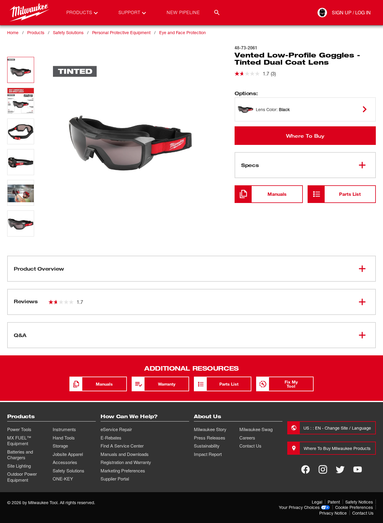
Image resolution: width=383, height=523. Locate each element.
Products (35, 32)
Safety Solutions (68, 32)
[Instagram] (323, 469)
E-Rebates (111, 438)
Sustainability (207, 446)
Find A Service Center (122, 446)
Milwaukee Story (210, 429)
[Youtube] (357, 469)
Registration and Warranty (126, 462)
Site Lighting (19, 466)
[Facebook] (305, 469)
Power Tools (19, 429)
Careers (247, 438)
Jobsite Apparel (68, 454)
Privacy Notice (333, 513)
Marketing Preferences (123, 471)
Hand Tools (64, 438)
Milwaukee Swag (256, 429)
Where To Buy (305, 136)
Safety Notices (359, 501)
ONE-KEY (63, 479)
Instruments (64, 429)
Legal (317, 501)
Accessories (65, 462)
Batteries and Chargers (20, 455)
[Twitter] (340, 469)
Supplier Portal (115, 479)
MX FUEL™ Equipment (19, 441)
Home (13, 32)
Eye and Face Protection (182, 32)
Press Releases (209, 438)
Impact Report (208, 454)
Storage (60, 446)
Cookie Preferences (354, 507)
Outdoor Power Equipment (22, 477)
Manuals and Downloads (125, 454)
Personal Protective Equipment (121, 32)
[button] (20, 70)
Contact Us (250, 446)
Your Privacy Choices (299, 507)
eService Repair (116, 429)
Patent (334, 501)
